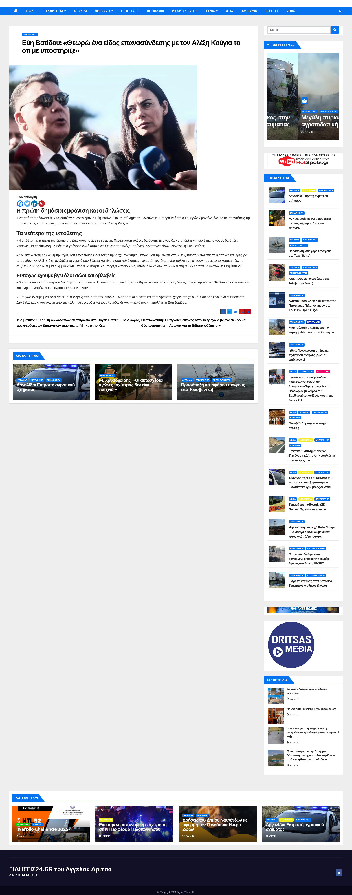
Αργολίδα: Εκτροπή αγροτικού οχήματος (45, 387)
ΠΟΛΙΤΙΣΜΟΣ (249, 11)
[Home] (15, 11)
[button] (340, 11)
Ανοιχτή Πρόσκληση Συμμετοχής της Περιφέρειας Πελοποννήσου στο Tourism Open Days (312, 305)
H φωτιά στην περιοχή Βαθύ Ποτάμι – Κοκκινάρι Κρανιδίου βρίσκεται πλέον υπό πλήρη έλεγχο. (311, 532)
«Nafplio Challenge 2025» (43, 829)
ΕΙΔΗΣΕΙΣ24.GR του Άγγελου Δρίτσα (60, 869)
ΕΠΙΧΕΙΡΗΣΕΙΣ (130, 11)
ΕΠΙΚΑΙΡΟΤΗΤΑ (53, 11)
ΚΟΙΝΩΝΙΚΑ (295, 418)
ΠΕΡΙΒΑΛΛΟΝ (155, 11)
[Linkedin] (34, 203)
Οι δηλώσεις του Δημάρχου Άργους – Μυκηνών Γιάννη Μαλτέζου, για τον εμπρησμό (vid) (313, 732)
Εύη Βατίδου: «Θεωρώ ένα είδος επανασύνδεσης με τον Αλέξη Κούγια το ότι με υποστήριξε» (131, 46)
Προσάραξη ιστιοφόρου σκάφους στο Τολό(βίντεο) (213, 387)
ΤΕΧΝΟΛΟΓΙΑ (323, 372)
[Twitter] (27, 203)
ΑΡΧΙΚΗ (30, 11)
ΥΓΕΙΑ (229, 11)
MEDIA (290, 11)
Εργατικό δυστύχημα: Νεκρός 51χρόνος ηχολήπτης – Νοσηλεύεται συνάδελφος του (312, 455)
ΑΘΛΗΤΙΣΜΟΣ (23, 824)
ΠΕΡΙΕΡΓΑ (272, 11)
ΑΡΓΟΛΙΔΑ (80, 11)
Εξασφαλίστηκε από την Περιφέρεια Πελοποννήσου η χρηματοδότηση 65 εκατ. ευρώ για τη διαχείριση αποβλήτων (311, 755)
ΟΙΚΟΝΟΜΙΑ (103, 11)
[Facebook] (20, 203)
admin (278, 132)
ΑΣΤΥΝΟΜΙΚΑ (37, 380)
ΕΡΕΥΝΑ (210, 11)
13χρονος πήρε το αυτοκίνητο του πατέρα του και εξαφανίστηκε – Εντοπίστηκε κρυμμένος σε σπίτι (310, 482)
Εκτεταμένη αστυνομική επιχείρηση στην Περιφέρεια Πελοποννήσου (133, 827)
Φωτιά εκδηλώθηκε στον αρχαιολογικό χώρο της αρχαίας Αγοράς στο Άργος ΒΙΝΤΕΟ (309, 558)
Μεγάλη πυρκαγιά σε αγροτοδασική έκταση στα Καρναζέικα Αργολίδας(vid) (299, 127)
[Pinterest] (41, 203)
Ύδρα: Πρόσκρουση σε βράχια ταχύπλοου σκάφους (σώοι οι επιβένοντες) (308, 355)
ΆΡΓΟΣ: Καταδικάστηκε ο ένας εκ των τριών (311, 708)
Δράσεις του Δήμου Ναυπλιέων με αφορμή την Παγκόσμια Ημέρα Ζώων (214, 824)
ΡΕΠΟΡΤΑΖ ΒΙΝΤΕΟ (184, 11)
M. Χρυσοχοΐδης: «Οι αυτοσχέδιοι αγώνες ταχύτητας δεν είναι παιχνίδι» (131, 385)
